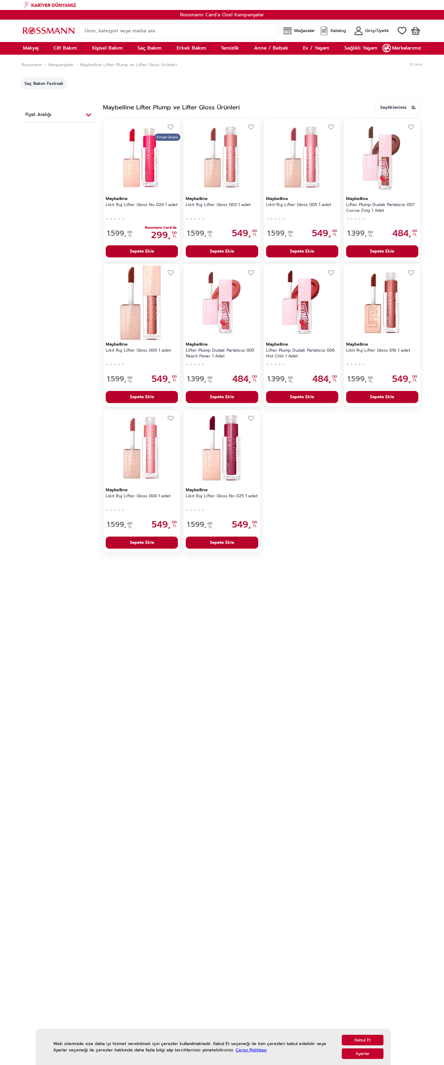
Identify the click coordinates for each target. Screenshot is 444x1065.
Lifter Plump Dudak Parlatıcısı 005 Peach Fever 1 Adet (220, 353)
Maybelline (117, 198)
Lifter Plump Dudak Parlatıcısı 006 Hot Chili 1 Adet (300, 353)
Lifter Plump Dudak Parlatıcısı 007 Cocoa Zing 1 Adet (380, 208)
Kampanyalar (61, 65)
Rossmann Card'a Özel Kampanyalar (222, 14)
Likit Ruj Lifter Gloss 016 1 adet (378, 350)
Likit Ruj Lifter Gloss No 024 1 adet (142, 205)
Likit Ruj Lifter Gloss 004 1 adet (138, 496)
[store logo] (48, 30)
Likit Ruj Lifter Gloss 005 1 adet (298, 205)
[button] (413, 31)
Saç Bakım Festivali (43, 83)
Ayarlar (363, 1053)
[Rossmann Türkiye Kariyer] (222, 5)
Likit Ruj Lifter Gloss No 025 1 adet (222, 496)
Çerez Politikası (251, 1050)
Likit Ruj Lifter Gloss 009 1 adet (138, 350)
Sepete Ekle (142, 251)
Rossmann (32, 65)
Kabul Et (363, 1040)
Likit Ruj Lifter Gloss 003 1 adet (218, 205)
